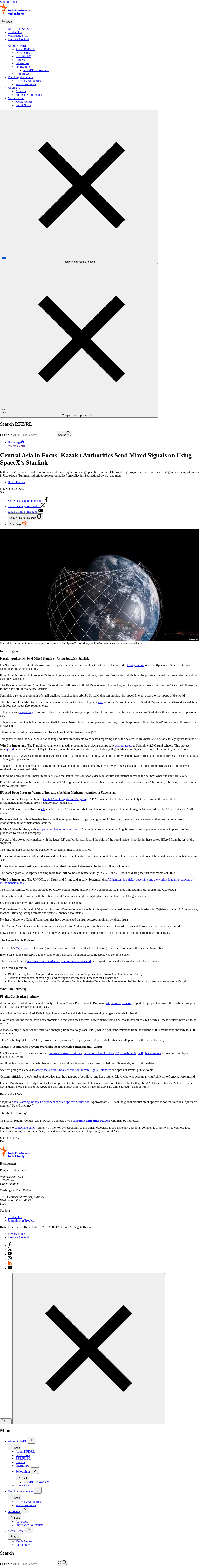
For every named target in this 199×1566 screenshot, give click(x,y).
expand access (123, 745)
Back (17, 1447)
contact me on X (25, 1127)
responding (26, 712)
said (100, 702)
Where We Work (26, 84)
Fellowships (23, 66)
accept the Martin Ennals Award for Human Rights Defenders (73, 1070)
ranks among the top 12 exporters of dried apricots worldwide (51, 1102)
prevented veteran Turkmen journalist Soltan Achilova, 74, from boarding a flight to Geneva (104, 1053)
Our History (23, 52)
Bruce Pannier (16, 482)
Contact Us (15, 32)
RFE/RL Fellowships (36, 70)
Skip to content (9, 1)
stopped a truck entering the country (59, 829)
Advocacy (14, 87)
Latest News (23, 105)
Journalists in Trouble (21, 1220)
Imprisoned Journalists (29, 94)
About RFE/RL (17, 45)
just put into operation (118, 1003)
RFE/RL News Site (20, 28)
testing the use (135, 665)
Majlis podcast (24, 948)
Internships (22, 63)
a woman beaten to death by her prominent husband (59, 961)
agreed (10, 749)
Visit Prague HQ (18, 35)
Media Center (16, 98)
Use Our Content (18, 39)
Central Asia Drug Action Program (64, 799)
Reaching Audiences (20, 77)
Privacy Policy (17, 1233)
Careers (20, 59)
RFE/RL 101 (23, 56)
